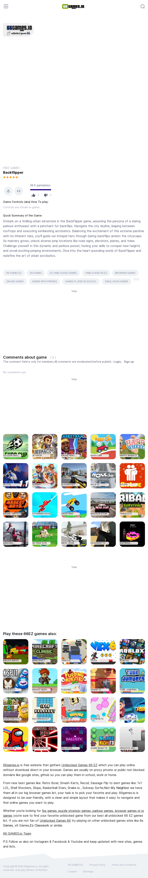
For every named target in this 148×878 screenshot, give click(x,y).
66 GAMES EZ (14, 272)
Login (117, 361)
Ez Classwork (39, 825)
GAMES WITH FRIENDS (44, 281)
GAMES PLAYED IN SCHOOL (81, 281)
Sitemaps (88, 871)
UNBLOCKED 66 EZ (96, 272)
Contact (72, 871)
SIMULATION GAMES (116, 281)
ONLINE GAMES (15, 281)
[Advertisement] (74, 320)
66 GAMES (36, 272)
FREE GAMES (11, 167)
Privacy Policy (97, 864)
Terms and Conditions (124, 864)
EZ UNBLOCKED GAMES (63, 272)
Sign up (129, 361)
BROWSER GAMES (125, 272)
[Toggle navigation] (6, 6)
